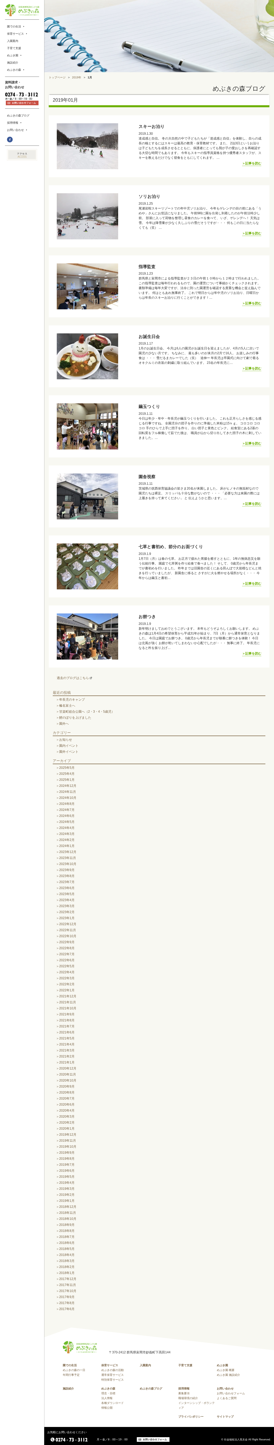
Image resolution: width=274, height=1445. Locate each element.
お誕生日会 (149, 336)
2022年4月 (67, 972)
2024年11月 (67, 791)
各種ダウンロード (112, 1403)
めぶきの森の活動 (112, 1370)
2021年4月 (67, 1044)
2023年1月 (67, 918)
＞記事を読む (251, 163)
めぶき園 (12, 55)
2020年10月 (67, 1080)
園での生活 (14, 26)
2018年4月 (67, 1255)
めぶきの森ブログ (18, 115)
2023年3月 (67, 906)
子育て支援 (14, 48)
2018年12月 (67, 1206)
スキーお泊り (152, 126)
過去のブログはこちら (73, 678)
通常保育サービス (112, 1374)
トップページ (57, 77)
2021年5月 (67, 1038)
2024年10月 (67, 797)
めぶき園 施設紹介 (228, 1374)
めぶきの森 (14, 69)
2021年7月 (67, 1026)
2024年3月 (67, 834)
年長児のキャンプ (72, 699)
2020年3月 (67, 1116)
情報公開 (107, 1407)
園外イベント (68, 751)
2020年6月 (67, 1104)
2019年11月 (67, 1140)
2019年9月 (67, 1152)
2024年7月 (67, 810)
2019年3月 (67, 1188)
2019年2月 (67, 1194)
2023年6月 (67, 888)
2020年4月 (67, 1110)
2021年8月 (67, 1020)
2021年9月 (67, 1014)
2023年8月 (67, 876)
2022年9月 (67, 942)
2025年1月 (67, 779)
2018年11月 (67, 1212)
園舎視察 (147, 476)
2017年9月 (67, 1297)
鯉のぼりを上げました (75, 717)
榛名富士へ (67, 705)
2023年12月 (67, 852)
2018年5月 (67, 1249)
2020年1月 (67, 1128)
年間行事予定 (71, 1374)
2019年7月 (67, 1164)
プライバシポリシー (191, 1416)
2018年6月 (67, 1243)
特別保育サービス (112, 1379)
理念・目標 (108, 1393)
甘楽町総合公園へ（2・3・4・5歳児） (87, 711)
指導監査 (147, 266)
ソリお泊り (149, 196)
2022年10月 (67, 936)
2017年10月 (67, 1291)
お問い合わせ (15, 130)
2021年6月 (67, 1032)
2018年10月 (67, 1218)
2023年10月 (67, 864)
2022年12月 (67, 924)
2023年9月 (67, 870)
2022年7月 (67, 954)
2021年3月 (67, 1050)
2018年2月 (67, 1267)
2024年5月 (67, 822)
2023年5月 (67, 894)
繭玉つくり (149, 406)
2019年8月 (67, 1158)
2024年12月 (67, 785)
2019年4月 (67, 1182)
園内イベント (68, 745)
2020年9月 (67, 1086)
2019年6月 (67, 1170)
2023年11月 (67, 858)
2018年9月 (67, 1224)
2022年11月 (67, 930)
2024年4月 (67, 828)
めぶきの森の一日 (74, 1370)
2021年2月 (67, 1056)
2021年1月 (67, 1062)
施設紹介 (12, 62)
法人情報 (107, 1398)
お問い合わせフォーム (231, 1393)
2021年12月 (67, 996)
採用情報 (12, 122)
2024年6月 (67, 816)
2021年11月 (67, 1002)
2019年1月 (67, 1200)
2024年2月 (67, 840)
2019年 (76, 77)
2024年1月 (67, 846)
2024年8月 (67, 803)
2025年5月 (67, 767)
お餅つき (147, 616)
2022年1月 (67, 990)
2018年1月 (67, 1273)
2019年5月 (67, 1176)
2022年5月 (67, 966)
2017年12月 (67, 1279)
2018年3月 (67, 1261)
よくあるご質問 (226, 1398)
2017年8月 (67, 1303)
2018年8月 (67, 1230)
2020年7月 (67, 1098)
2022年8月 (67, 948)
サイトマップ (225, 1416)
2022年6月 (67, 960)
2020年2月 (67, 1122)
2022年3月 (67, 978)
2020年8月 (67, 1092)
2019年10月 (67, 1146)
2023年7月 (67, 882)
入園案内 (12, 40)
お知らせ (65, 739)
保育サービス (15, 33)
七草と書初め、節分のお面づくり (171, 546)
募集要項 (184, 1393)
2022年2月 (67, 984)
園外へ (64, 723)
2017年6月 (67, 1309)
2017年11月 (67, 1285)
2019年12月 (67, 1134)
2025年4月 (67, 773)
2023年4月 (67, 900)
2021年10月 (67, 1008)
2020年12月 (67, 1068)
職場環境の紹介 (188, 1398)
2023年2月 (67, 912)
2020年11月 (67, 1074)
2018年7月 (67, 1237)
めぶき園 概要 (225, 1370)
